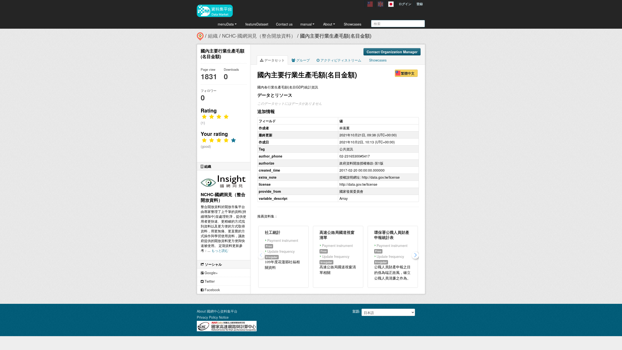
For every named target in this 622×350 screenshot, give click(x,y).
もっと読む (219, 250)
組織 (213, 35)
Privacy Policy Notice (213, 317)
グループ (302, 60)
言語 (355, 311)
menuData (226, 24)
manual (306, 24)
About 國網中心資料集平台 (217, 311)
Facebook (212, 289)
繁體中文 (408, 73)
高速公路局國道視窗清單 (337, 234)
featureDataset (256, 24)
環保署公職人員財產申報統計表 (391, 234)
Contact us (284, 24)
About (327, 24)
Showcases (352, 24)
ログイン (405, 3)
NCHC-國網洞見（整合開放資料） (259, 35)
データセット (274, 60)
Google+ (211, 272)
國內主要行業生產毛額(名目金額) (335, 35)
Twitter (209, 281)
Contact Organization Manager (392, 51)
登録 (419, 3)
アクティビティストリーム (340, 60)
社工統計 (272, 232)
